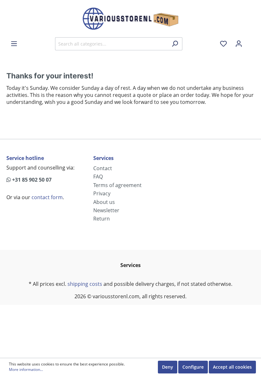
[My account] (238, 43)
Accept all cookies (232, 367)
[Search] (174, 43)
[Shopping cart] (250, 41)
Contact (102, 168)
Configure (193, 367)
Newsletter (106, 210)
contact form (47, 197)
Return (101, 218)
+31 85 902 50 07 (31, 179)
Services (103, 158)
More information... (26, 369)
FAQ (98, 176)
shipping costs (84, 283)
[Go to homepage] (130, 19)
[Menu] (14, 43)
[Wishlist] (223, 43)
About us (104, 202)
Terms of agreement (117, 185)
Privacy (101, 193)
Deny (167, 367)
